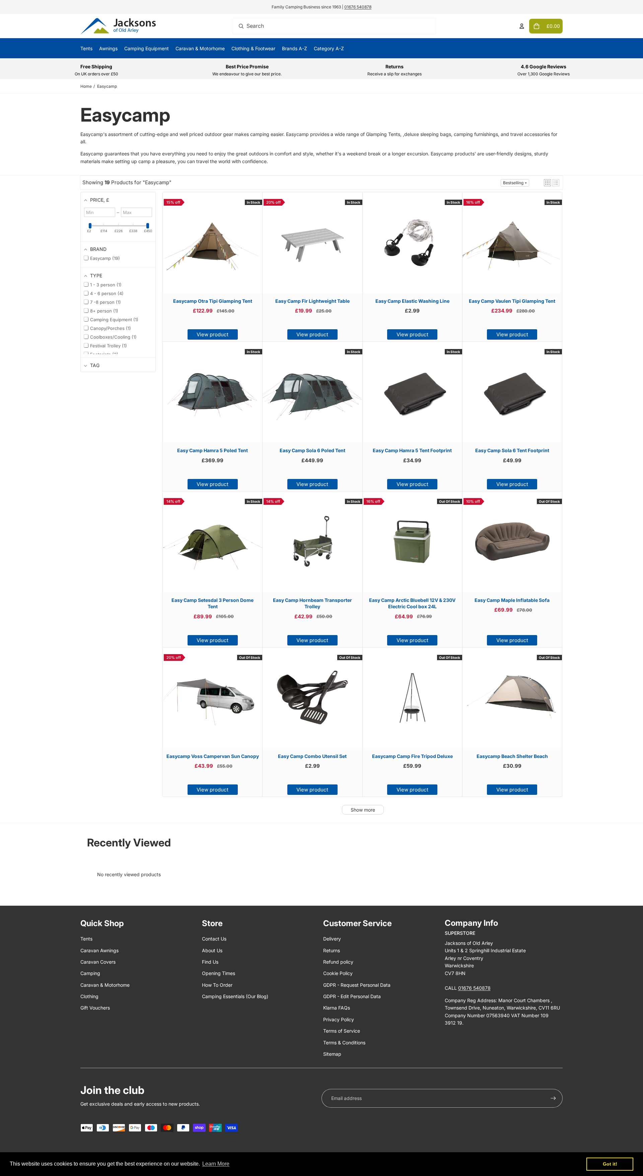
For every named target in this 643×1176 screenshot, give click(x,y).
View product (212, 334)
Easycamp (107, 86)
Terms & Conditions (344, 1042)
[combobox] (334, 26)
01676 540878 (357, 6)
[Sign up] (553, 1098)
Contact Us (214, 939)
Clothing (89, 996)
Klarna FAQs (336, 1008)
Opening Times (218, 973)
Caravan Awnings (99, 950)
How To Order (217, 985)
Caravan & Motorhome (105, 985)
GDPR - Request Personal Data (356, 985)
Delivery (332, 939)
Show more (363, 810)
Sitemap (332, 1054)
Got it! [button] (610, 1164)
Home (86, 86)
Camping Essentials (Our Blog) (235, 996)
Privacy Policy (338, 1019)
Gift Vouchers (95, 1008)
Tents (86, 939)
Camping (90, 973)
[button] (547, 182)
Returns (331, 950)
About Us (212, 950)
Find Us (210, 962)
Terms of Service (341, 1031)
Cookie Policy (338, 973)
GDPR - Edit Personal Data (352, 996)
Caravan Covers (98, 962)
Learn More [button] (215, 1164)
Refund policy (338, 962)
